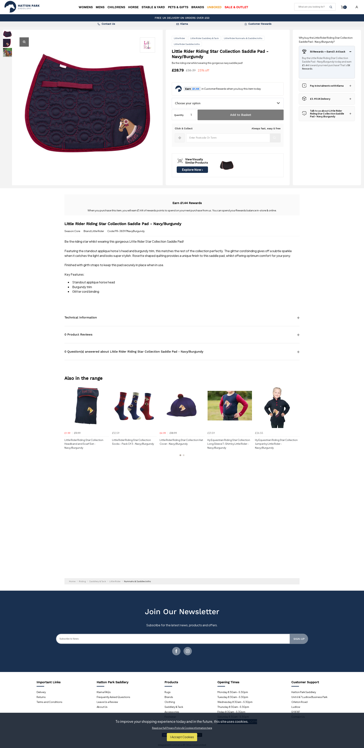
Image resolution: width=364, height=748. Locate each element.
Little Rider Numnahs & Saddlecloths (243, 38)
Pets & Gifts (178, 7)
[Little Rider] (147, 45)
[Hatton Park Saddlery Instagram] (188, 651)
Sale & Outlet (236, 7)
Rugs (168, 692)
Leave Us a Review (107, 701)
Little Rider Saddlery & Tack (204, 38)
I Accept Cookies (182, 737)
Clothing (170, 701)
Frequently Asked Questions (113, 697)
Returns (41, 697)
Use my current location (180, 137)
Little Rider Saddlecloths (187, 44)
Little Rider (179, 38)
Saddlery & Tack (174, 706)
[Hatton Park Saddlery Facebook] (176, 651)
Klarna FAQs (104, 692)
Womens (86, 7)
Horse (133, 7)
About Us (102, 706)
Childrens (116, 7)
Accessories (172, 711)
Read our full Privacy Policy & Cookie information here (182, 728)
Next (296, 422)
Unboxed (214, 7)
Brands (197, 7)
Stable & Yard (153, 7)
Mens (100, 7)
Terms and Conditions (49, 701)
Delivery (41, 692)
